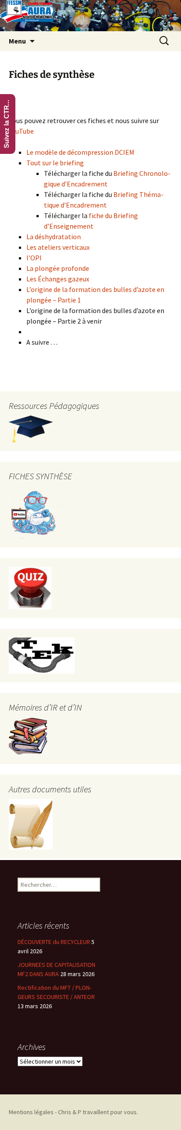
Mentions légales (31, 1112)
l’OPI (34, 257)
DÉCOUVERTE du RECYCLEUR (54, 942)
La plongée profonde (57, 268)
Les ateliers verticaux (58, 247)
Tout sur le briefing (55, 162)
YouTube (21, 131)
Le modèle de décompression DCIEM (80, 152)
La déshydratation (53, 236)
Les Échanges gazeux (57, 278)
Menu (17, 40)
